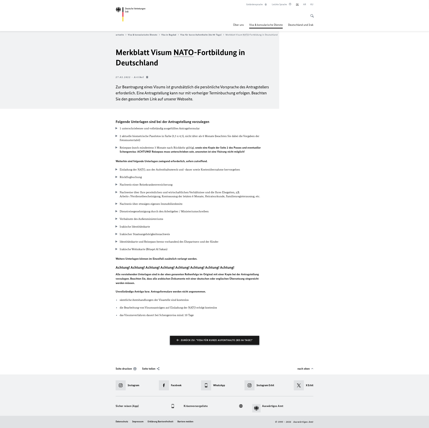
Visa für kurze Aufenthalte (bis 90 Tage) (201, 34)
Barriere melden (185, 421)
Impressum (137, 421)
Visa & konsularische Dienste (266, 25)
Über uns (238, 24)
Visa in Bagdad (168, 34)
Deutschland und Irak (300, 24)
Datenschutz (122, 421)
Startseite (119, 34)
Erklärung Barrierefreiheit (160, 421)
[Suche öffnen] (311, 14)
